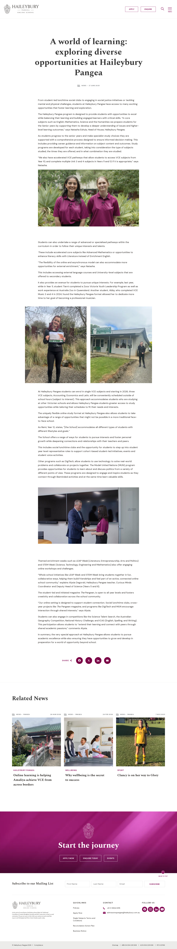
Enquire (148, 9)
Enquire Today (90, 858)
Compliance (38, 945)
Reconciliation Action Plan (83, 926)
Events (110, 858)
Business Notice (79, 931)
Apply (131, 9)
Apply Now (68, 858)
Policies (76, 908)
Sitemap (115, 945)
